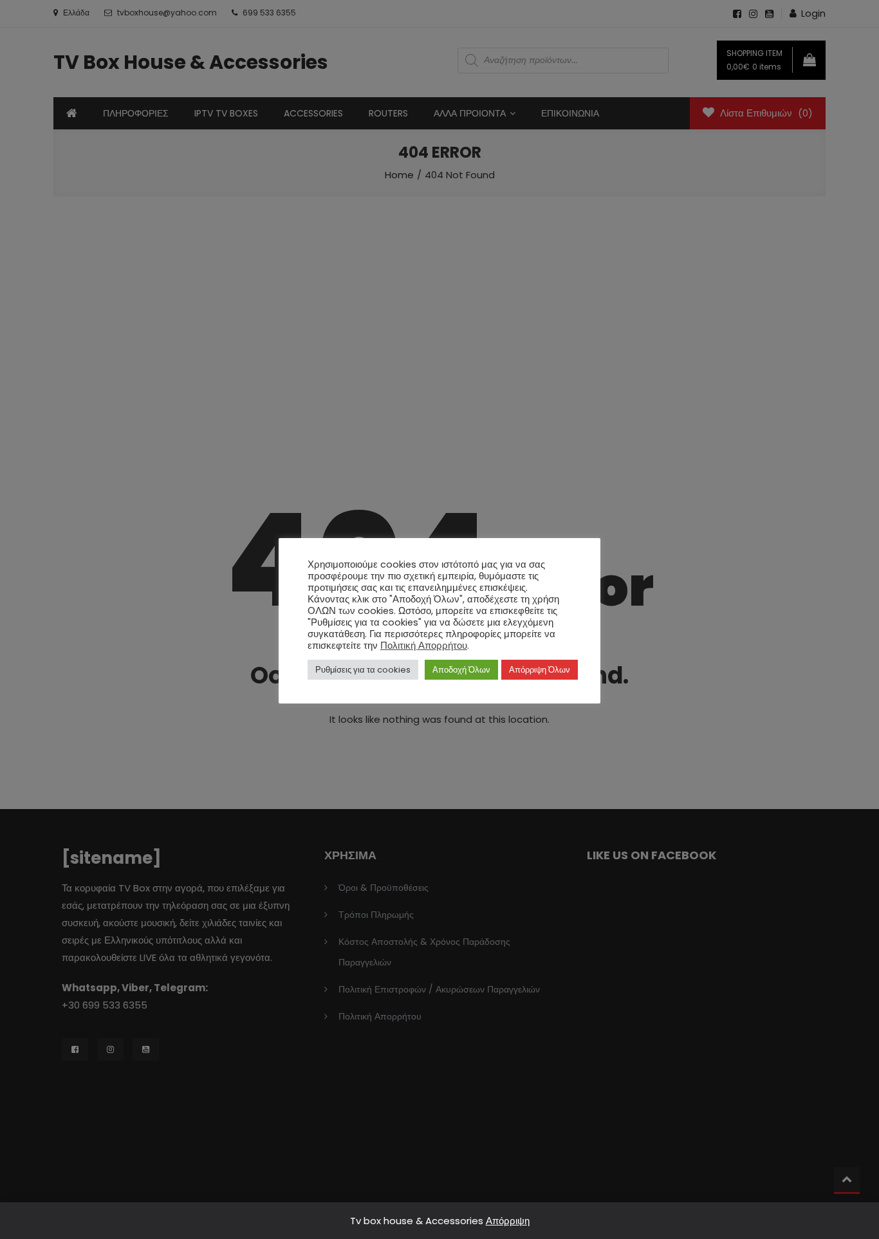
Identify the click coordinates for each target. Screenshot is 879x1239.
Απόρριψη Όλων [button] (539, 670)
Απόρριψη (508, 1220)
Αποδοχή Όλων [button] (461, 670)
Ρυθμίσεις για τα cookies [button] (363, 670)
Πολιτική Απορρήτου (423, 645)
